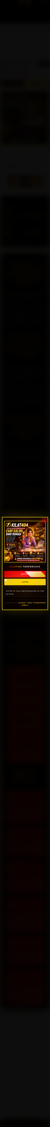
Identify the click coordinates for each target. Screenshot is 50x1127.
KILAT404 (22, 603)
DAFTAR (25, 574)
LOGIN (25, 582)
